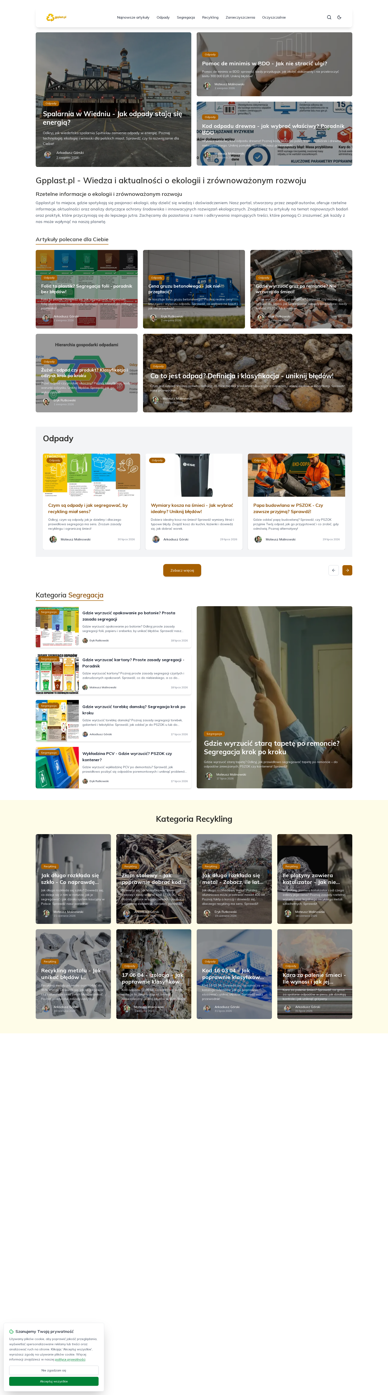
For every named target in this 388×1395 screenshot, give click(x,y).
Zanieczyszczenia (240, 17)
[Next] (347, 570)
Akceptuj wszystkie (54, 1381)
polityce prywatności (70, 1359)
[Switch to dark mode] (339, 17)
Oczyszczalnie (274, 17)
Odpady (163, 17)
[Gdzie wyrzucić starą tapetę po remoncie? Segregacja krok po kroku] (274, 697)
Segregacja (186, 17)
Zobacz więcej (182, 570)
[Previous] (333, 570)
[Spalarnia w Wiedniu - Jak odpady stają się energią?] (113, 99)
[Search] (329, 17)
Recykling (210, 17)
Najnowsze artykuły (133, 17)
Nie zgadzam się (54, 1370)
